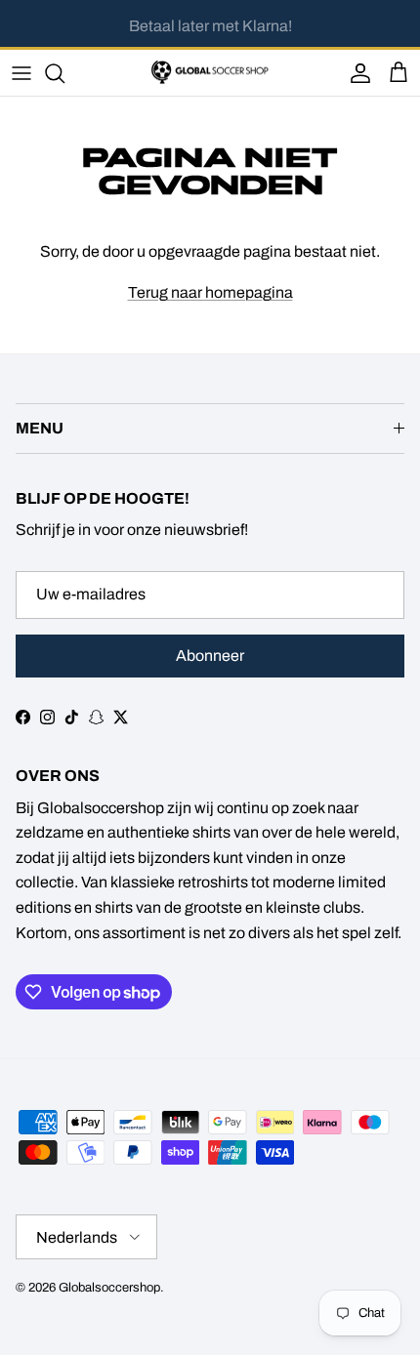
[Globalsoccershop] (210, 73)
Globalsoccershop (109, 1287)
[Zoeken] (64, 73)
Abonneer (210, 655)
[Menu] (21, 73)
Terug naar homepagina (210, 292)
